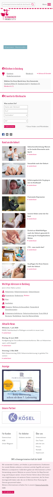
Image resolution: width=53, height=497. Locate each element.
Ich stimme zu (8, 492)
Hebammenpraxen (21, 292)
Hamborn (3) (35, 84)
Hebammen (9, 292)
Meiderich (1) (9, 86)
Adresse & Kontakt (44, 73)
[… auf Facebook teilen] (3, 134)
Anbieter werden (25, 437)
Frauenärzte (9, 295)
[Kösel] (21, 417)
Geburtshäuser (34, 292)
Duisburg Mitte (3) (10, 84)
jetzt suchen (10, 126)
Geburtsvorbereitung (30, 313)
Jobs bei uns (40, 443)
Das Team (39, 440)
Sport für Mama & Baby (30, 316)
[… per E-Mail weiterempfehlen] (7, 134)
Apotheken (9, 303)
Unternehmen (41, 437)
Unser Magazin (7, 443)
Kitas (7, 299)
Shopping (8, 307)
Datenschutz (6, 437)
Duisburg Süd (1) (24, 84)
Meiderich (29, 73)
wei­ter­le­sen (7, 333)
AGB (3, 440)
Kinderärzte (19, 295)
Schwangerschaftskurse (13, 313)
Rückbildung (17, 316)
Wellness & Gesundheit (21, 307)
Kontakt (38, 450)
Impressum (40, 453)
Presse (38, 447)
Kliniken (26, 295)
